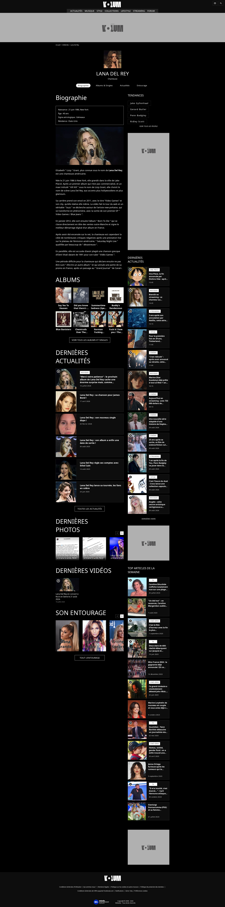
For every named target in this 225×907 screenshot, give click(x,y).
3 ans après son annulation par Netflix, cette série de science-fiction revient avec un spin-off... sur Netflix (157, 323)
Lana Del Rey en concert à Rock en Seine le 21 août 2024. (67, 596)
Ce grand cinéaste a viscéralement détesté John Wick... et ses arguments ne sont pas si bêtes (158, 691)
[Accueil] (112, 4)
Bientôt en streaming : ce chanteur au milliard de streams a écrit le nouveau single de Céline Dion (158, 302)
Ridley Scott (137, 121)
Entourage (142, 85)
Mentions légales (103, 887)
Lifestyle (126, 10)
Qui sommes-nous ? (89, 887)
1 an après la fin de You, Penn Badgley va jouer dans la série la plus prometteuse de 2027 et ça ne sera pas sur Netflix (158, 468)
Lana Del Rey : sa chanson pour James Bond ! (100, 396)
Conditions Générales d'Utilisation (70, 887)
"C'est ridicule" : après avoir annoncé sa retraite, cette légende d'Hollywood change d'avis (158, 363)
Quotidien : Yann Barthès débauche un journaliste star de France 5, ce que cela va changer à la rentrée (158, 733)
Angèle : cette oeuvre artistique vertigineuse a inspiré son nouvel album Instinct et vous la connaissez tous (157, 510)
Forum (151, 10)
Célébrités (65, 45)
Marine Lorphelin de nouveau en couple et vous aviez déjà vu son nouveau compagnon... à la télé (157, 709)
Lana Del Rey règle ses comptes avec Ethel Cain (99, 464)
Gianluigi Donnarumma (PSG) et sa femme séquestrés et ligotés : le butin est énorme (157, 809)
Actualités (76, 10)
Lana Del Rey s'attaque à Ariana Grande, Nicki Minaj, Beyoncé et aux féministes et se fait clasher (67, 556)
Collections (112, 10)
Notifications (119, 891)
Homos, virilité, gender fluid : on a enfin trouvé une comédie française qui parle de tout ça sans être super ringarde (158, 755)
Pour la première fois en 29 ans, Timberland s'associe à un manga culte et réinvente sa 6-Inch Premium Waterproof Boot (158, 345)
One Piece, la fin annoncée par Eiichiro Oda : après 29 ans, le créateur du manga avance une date (158, 280)
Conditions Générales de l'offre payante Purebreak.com (95, 891)
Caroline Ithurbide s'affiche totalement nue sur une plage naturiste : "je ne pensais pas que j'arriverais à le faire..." (158, 592)
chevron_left (117, 533)
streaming (139, 10)
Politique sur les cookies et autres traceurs (125, 887)
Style (99, 10)
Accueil (58, 45)
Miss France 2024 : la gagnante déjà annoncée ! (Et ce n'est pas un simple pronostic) (157, 667)
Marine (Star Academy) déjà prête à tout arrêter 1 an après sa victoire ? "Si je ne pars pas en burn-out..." (158, 384)
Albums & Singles (104, 85)
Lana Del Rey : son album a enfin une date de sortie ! (99, 441)
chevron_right (121, 533)
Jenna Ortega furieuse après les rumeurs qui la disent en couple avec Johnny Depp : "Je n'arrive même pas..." (157, 772)
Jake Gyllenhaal (139, 103)
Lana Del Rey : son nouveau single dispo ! (98, 419)
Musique (89, 10)
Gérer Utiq (129, 891)
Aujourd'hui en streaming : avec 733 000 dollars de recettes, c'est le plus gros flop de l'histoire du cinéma (158, 404)
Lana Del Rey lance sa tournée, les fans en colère (100, 487)
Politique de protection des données (152, 887)
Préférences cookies (141, 891)
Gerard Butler (138, 109)
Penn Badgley (138, 115)
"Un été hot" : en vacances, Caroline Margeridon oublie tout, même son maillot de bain (157, 605)
